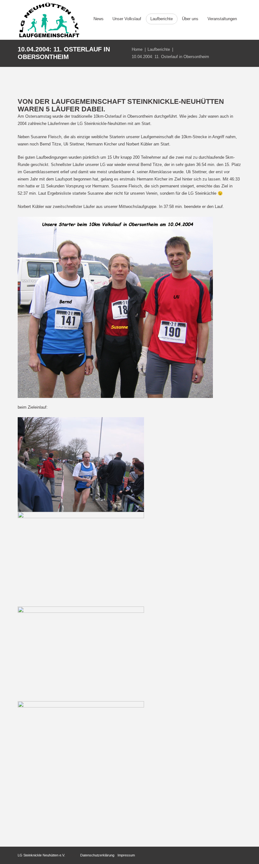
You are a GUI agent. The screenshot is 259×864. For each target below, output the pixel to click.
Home (137, 49)
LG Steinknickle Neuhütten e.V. (41, 855)
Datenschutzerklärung (97, 855)
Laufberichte (159, 49)
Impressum (126, 855)
